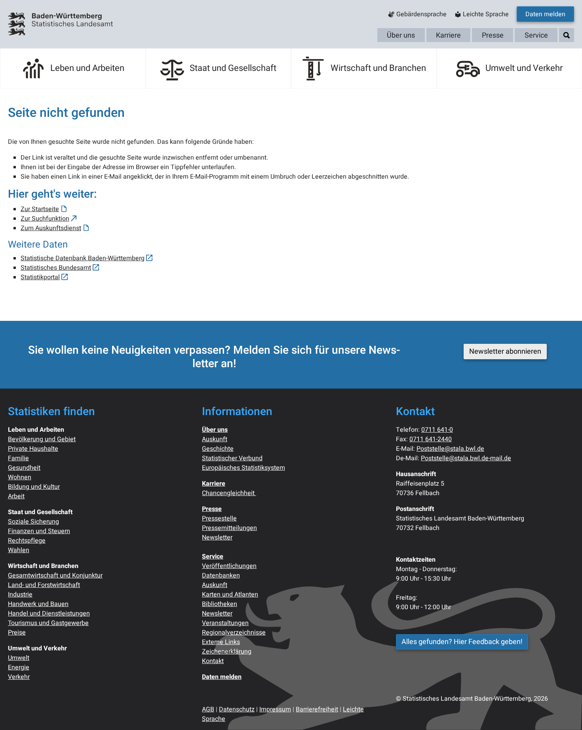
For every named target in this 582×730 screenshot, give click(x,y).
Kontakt (213, 661)
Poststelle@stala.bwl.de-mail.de (466, 458)
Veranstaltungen (225, 623)
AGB (208, 709)
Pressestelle (219, 518)
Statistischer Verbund (232, 458)
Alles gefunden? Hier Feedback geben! (462, 642)
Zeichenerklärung (226, 651)
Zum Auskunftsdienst (51, 228)
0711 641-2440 (430, 439)
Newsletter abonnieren (505, 351)
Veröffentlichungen (229, 566)
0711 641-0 (437, 430)
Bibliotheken (219, 604)
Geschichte (218, 449)
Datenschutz (237, 709)
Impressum (275, 709)
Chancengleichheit (229, 493)
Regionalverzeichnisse (234, 632)
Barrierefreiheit (317, 709)
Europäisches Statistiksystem (243, 468)
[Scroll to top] (564, 712)
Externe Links (221, 642)
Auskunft (214, 439)
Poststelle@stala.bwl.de (450, 449)
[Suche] (566, 35)
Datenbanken (221, 575)
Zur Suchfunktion (45, 218)
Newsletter (217, 537)
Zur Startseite (40, 209)
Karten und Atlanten (230, 594)
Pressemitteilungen (229, 528)
